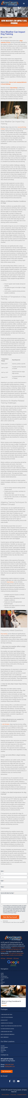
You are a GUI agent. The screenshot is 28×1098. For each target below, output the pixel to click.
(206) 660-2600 (9, 1064)
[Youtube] (18, 1081)
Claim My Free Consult (10, 917)
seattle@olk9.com (9, 1066)
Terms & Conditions (5, 1094)
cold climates (5, 724)
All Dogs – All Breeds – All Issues (10, 958)
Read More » (4, 1005)
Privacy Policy (13, 912)
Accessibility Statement (21, 1094)
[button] (24, 3)
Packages (4, 1009)
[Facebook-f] (10, 1081)
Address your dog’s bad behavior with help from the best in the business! (12, 949)
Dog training (4, 633)
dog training (13, 87)
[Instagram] (14, 1081)
